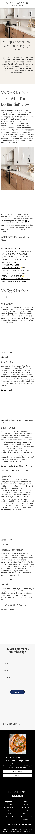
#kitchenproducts (10, 265)
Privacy (26, 819)
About (26, 805)
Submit (17, 781)
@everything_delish (10, 249)
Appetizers (8, 817)
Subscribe (26, 814)
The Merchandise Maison (15, 495)
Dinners (8, 814)
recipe (27, 221)
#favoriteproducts (11, 268)
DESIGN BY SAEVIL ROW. (16, 831)
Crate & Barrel (19, 466)
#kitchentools (19, 260)
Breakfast (8, 808)
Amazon (29, 466)
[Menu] (2, 3)
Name (6, 663)
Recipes (8, 802)
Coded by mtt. (27, 831)
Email (7, 670)
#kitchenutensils (10, 262)
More (26, 802)
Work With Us (26, 817)
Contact (26, 808)
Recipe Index (8, 805)
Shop (26, 811)
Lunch (8, 811)
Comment (8, 677)
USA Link (4, 420)
